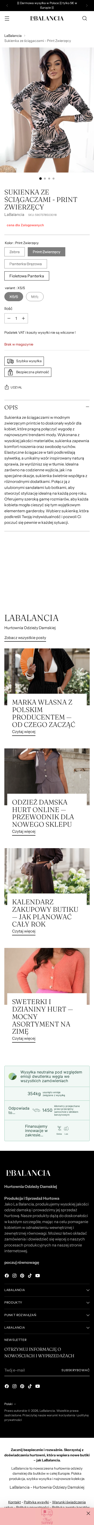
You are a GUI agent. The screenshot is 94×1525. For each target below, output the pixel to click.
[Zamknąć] (88, 1513)
